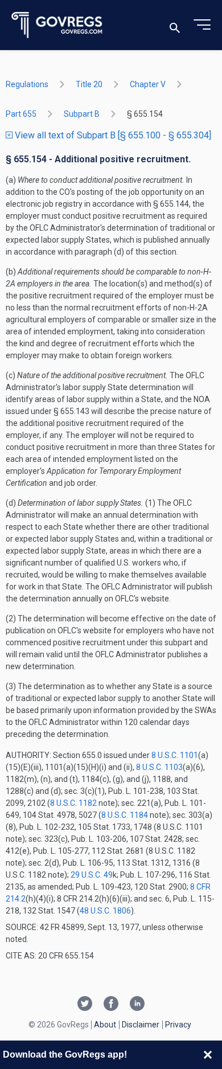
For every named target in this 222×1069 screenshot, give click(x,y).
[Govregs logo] (57, 25)
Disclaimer (140, 1024)
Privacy (178, 1024)
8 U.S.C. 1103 (159, 767)
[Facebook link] (111, 1004)
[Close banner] (207, 1054)
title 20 (89, 84)
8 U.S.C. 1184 (124, 815)
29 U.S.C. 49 (92, 874)
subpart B (82, 113)
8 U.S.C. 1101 (174, 755)
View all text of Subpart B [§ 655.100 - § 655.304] (112, 135)
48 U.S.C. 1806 (105, 910)
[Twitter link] (84, 1004)
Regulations (27, 84)
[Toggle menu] (202, 25)
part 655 (21, 113)
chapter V (148, 84)
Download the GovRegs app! (65, 1054)
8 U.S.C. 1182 (73, 803)
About (105, 1024)
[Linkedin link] (137, 1004)
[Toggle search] (175, 25)
